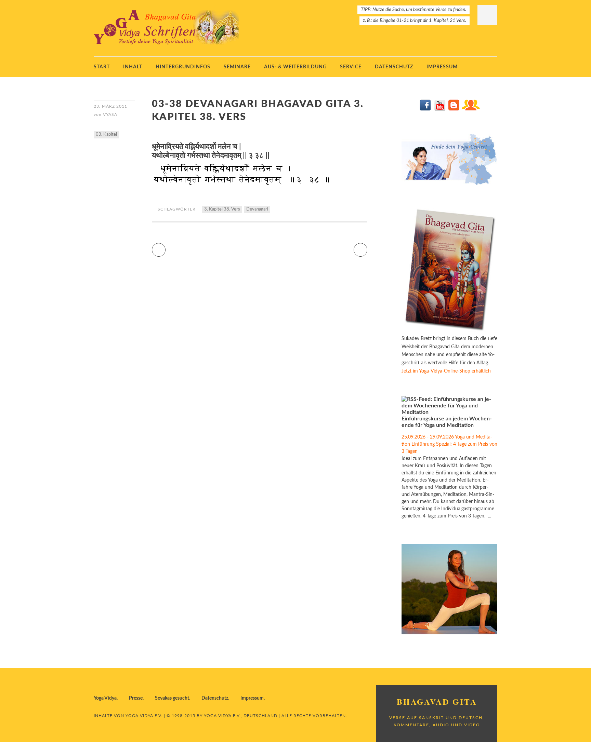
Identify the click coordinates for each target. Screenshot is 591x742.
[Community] (470, 109)
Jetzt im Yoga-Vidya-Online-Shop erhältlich (446, 371)
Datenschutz (394, 67)
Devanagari (257, 209)
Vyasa (110, 114)
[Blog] (453, 109)
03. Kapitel (106, 134)
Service (351, 67)
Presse (136, 698)
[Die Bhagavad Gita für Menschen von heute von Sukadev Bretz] (449, 330)
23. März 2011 (110, 106)
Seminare (237, 67)
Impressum (442, 67)
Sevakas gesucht (172, 698)
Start (102, 67)
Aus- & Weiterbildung (295, 67)
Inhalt (132, 67)
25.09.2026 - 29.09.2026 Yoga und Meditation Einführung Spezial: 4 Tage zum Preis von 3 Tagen (449, 444)
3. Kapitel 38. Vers (222, 209)
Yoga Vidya (105, 698)
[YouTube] (439, 109)
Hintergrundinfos (183, 67)
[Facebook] (425, 109)
